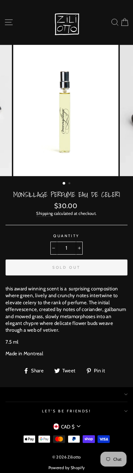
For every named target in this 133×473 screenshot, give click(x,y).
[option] (66, 110)
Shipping (44, 213)
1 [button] (64, 183)
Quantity (66, 236)
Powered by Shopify (66, 467)
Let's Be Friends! (66, 411)
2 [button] (70, 184)
